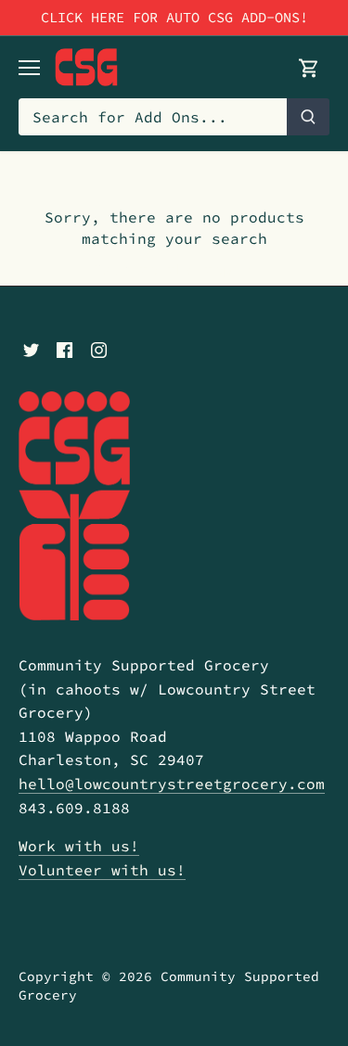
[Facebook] (64, 348)
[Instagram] (99, 348)
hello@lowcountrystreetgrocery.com (172, 783)
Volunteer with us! (102, 870)
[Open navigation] (29, 67)
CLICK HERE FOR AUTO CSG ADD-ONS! (174, 17)
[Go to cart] (309, 67)
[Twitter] (31, 348)
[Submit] (308, 116)
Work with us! (79, 845)
